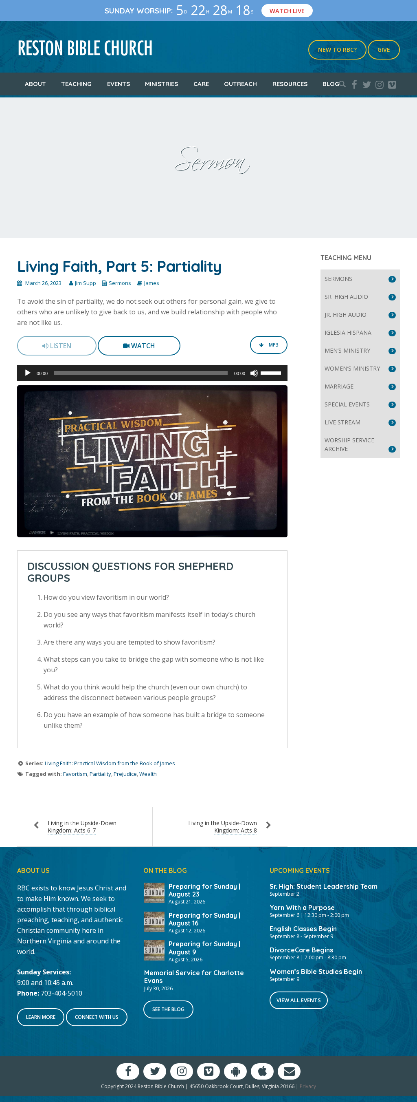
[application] (152, 373)
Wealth (148, 773)
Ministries (161, 84)
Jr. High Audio (346, 314)
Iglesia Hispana (348, 332)
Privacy (308, 1086)
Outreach (240, 84)
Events (118, 84)
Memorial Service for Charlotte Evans (194, 977)
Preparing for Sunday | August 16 (204, 919)
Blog (331, 84)
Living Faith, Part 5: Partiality (119, 266)
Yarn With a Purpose (302, 907)
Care (201, 84)
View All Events (299, 1000)
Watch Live (287, 11)
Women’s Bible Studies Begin (316, 971)
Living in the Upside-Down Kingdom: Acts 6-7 (82, 826)
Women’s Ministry (352, 368)
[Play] (28, 373)
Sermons (120, 283)
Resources (289, 84)
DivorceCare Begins (301, 950)
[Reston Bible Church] (85, 46)
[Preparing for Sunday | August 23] (154, 892)
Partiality (100, 773)
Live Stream (342, 422)
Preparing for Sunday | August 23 (204, 890)
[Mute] (254, 373)
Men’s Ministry (347, 350)
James (151, 283)
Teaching (76, 84)
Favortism (75, 773)
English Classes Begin (303, 929)
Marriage (339, 386)
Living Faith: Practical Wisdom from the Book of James (110, 763)
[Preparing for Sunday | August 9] (154, 949)
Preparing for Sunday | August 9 (204, 948)
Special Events (347, 404)
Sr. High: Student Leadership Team (323, 886)
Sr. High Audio (346, 296)
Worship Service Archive (349, 444)
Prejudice (125, 773)
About (35, 84)
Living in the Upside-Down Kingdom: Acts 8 (222, 826)
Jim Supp (85, 283)
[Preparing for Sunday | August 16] (154, 921)
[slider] (272, 372)
